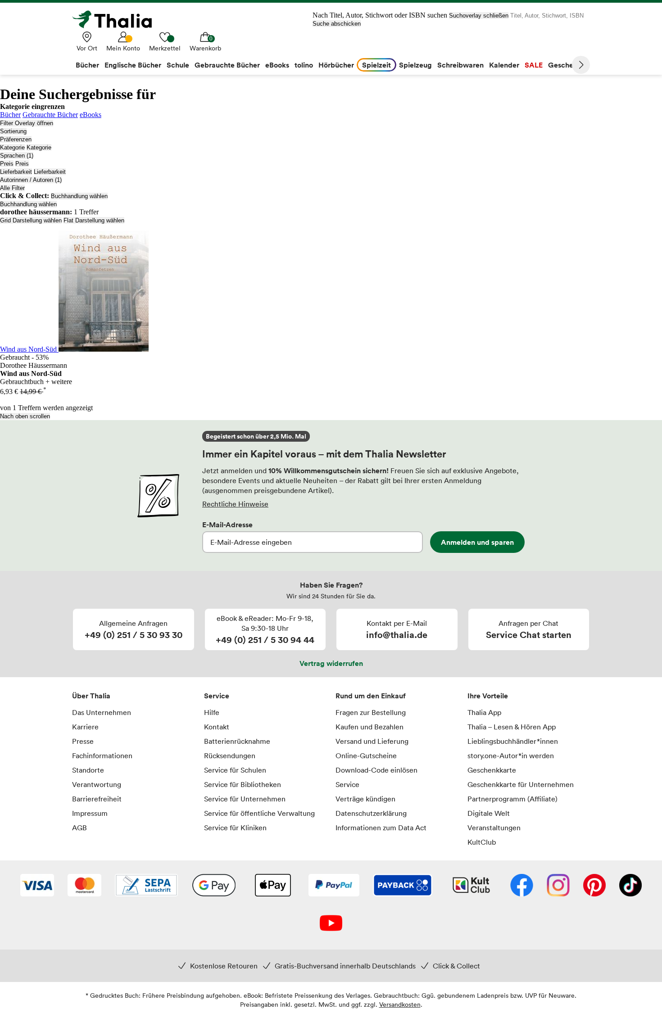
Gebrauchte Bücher (50, 114)
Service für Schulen (235, 769)
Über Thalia (91, 696)
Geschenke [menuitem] (566, 65)
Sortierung (13, 131)
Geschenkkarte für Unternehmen (520, 784)
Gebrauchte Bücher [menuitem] (227, 65)
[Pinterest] (594, 886)
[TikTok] (630, 886)
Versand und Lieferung (372, 741)
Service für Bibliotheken (242, 784)
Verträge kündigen (365, 798)
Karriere (85, 726)
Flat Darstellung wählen (93, 220)
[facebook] (521, 886)
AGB (79, 827)
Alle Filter (12, 188)
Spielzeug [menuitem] (415, 65)
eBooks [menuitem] (277, 65)
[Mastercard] (84, 886)
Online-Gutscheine (366, 755)
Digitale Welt (488, 813)
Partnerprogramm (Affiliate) (512, 798)
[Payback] (402, 886)
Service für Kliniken (235, 827)
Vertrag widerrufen (331, 663)
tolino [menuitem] (304, 65)
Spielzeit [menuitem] (376, 65)
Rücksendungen (229, 755)
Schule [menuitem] (178, 65)
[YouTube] (331, 924)
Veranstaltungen (494, 827)
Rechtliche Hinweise (235, 503)
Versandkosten (400, 1004)
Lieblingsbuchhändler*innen (512, 741)
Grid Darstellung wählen (31, 220)
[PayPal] (333, 886)
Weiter (581, 65)
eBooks (90, 114)
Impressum (90, 813)
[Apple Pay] (272, 886)
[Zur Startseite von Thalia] (117, 19)
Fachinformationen (102, 755)
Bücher (10, 114)
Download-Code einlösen (376, 769)
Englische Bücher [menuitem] (132, 65)
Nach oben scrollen (25, 416)
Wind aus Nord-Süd (29, 349)
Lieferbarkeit (16, 171)
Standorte (88, 769)
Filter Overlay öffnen (26, 123)
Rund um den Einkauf (371, 696)
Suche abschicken (337, 23)
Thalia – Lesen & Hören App (511, 726)
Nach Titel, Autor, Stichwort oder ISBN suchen (380, 15)
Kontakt (216, 726)
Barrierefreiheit (97, 798)
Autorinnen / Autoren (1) (31, 179)
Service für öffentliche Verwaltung (259, 813)
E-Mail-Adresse (227, 524)
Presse (83, 741)
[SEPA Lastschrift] (146, 886)
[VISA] (37, 886)
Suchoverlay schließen (478, 15)
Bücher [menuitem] (87, 65)
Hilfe (211, 712)
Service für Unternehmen (245, 798)
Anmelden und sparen (477, 542)
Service (216, 696)
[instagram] (558, 886)
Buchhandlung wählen (79, 196)
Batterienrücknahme (237, 741)
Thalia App (484, 712)
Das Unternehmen (101, 712)
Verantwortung (96, 784)
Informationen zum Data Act (381, 827)
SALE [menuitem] (534, 65)
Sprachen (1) (16, 155)
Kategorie (12, 147)
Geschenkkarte (491, 769)
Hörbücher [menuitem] (336, 65)
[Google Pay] (213, 886)
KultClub (481, 841)
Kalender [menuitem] (504, 65)
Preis (7, 163)
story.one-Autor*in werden (510, 755)
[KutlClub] (471, 886)
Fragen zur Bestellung (371, 712)
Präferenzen (16, 139)
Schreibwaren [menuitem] (460, 65)
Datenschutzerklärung (371, 813)
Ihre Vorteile (487, 696)
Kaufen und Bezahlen (370, 726)
